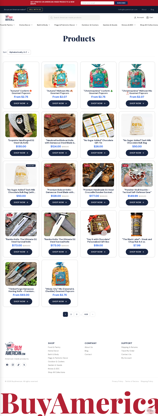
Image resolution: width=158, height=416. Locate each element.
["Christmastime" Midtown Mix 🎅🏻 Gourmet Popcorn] (137, 76)
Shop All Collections (56, 372)
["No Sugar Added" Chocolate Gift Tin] (98, 125)
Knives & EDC (127, 25)
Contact (88, 354)
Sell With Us (35, 9)
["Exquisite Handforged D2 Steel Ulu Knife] (21, 125)
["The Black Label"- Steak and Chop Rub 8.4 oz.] (137, 224)
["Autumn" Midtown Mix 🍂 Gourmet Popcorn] (59, 76)
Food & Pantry (54, 347)
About (144, 10)
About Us (89, 347)
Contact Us (126, 354)
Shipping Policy (147, 381)
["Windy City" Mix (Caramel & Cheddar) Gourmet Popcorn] (59, 274)
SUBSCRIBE (121, 3)
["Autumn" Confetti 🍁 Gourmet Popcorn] (21, 76)
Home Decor (24, 25)
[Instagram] (13, 365)
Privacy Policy (117, 381)
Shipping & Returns (129, 347)
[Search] (51, 18)
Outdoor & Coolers (90, 25)
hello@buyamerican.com (127, 10)
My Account (126, 358)
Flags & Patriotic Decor (64, 25)
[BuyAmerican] (15, 348)
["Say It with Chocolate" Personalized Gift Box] (98, 224)
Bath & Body (42, 25)
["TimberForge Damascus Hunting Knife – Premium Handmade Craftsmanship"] (21, 274)
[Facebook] (7, 365)
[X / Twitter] (24, 365)
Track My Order (127, 351)
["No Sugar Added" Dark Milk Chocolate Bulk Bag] (137, 125)
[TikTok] (18, 365)
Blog (152, 10)
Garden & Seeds (110, 25)
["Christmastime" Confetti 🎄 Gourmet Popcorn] (98, 76)
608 (86, 314)
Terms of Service (132, 381)
